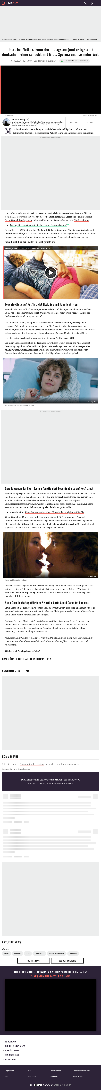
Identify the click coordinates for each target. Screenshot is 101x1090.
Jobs (6, 1076)
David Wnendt (12, 220)
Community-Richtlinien (32, 764)
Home (4, 39)
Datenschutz (55, 1070)
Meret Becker (65, 343)
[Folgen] (27, 119)
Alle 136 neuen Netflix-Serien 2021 (58, 338)
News (10, 39)
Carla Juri (30, 322)
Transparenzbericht (81, 1070)
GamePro (54, 1076)
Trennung (73, 953)
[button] (74, 122)
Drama (6, 953)
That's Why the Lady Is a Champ (50, 976)
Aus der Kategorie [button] (67, 960)
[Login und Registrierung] (92, 3)
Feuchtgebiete (25, 220)
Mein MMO (78, 1076)
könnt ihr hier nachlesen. (60, 783)
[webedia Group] (50, 1085)
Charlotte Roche (81, 220)
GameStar (32, 1076)
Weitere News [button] (33, 960)
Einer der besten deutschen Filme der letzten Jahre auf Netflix (54, 512)
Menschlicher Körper (56, 953)
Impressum (9, 1070)
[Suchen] (86, 3)
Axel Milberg (83, 343)
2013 (28, 953)
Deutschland (39, 953)
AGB (29, 1070)
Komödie (17, 953)
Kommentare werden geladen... (16, 769)
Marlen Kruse (70, 333)
